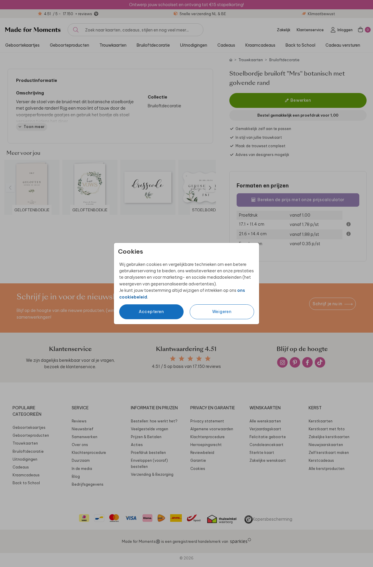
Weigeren (222, 311)
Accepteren (151, 311)
